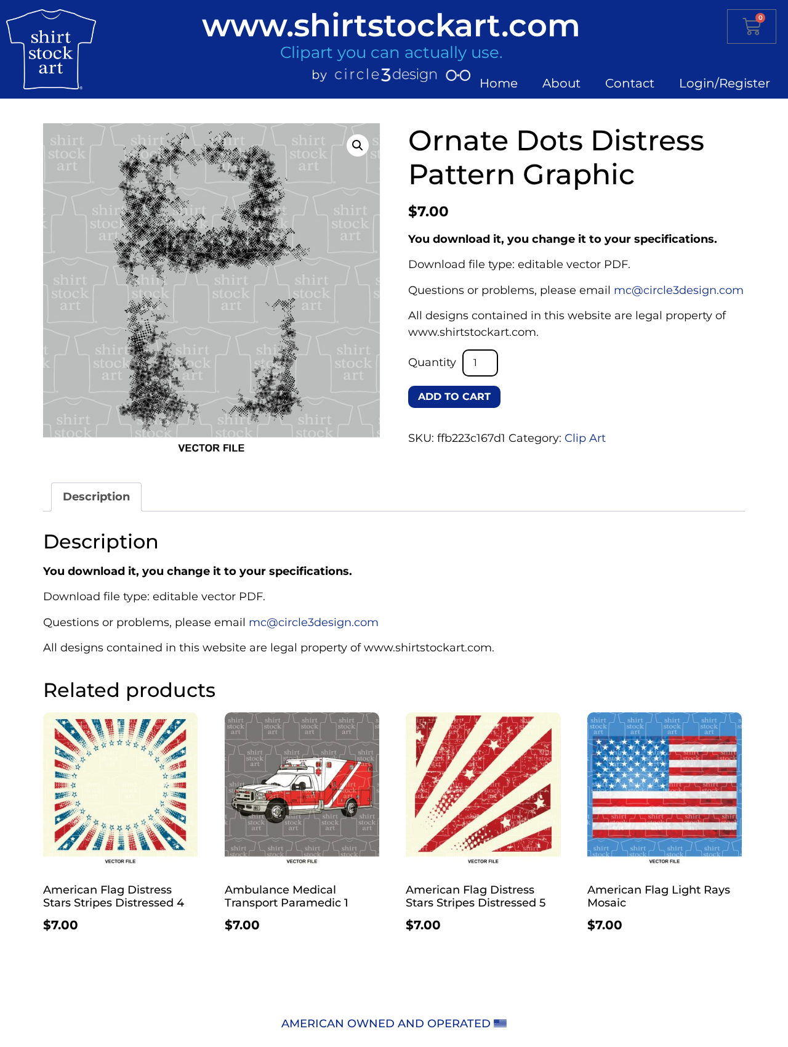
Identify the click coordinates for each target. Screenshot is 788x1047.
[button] (358, 145)
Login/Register (724, 83)
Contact (629, 83)
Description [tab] (96, 496)
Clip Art (585, 438)
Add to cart (454, 396)
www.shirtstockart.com (391, 25)
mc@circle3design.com (679, 290)
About (561, 83)
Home (499, 83)
